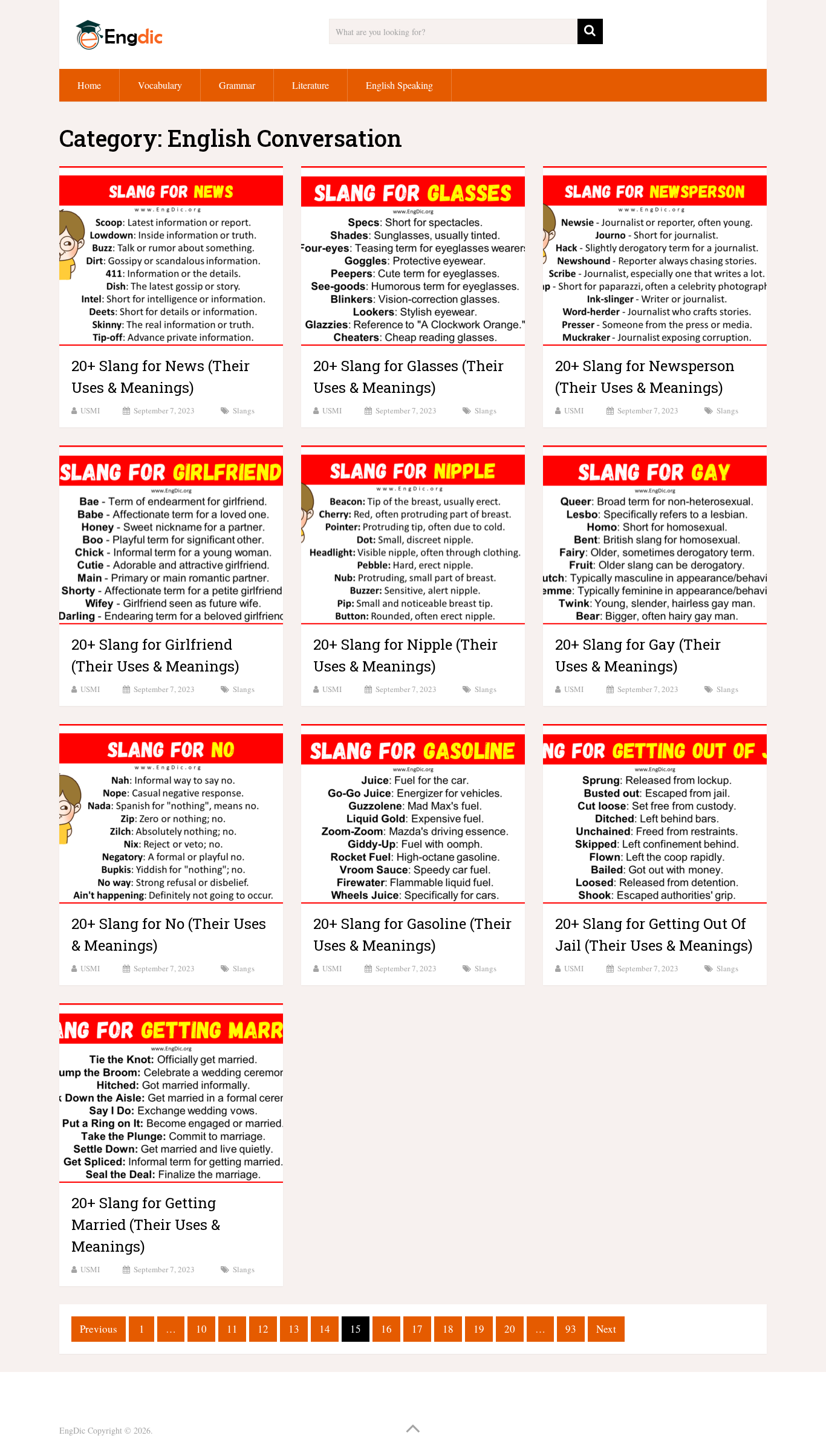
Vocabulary (160, 85)
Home (89, 85)
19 (478, 1329)
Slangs (244, 410)
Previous (98, 1329)
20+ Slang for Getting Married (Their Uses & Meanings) (145, 1224)
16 (386, 1329)
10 (201, 1329)
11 (232, 1329)
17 (417, 1329)
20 (509, 1329)
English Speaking (399, 85)
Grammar (237, 85)
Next (606, 1329)
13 (293, 1329)
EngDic (72, 1430)
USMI (90, 410)
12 (263, 1329)
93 (570, 1329)
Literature (310, 85)
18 (448, 1329)
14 (324, 1329)
